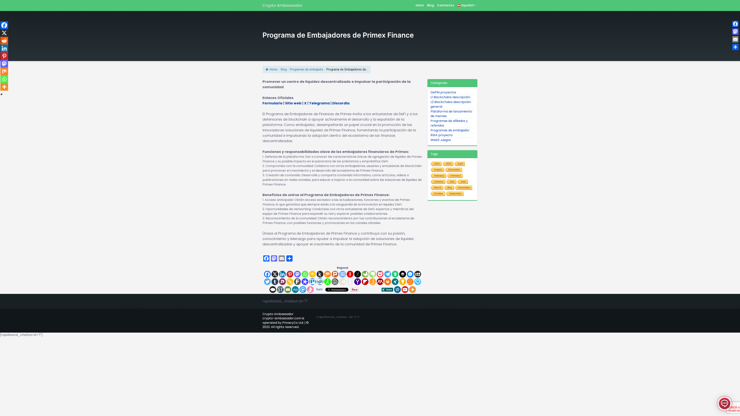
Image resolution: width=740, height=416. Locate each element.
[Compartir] (735, 47)
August (438, 169)
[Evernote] (372, 274)
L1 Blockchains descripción (450, 97)
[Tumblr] (275, 281)
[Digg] (397, 289)
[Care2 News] (365, 274)
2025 (448, 163)
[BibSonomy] (357, 274)
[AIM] (327, 281)
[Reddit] (4, 40)
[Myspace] (417, 274)
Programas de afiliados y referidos (449, 123)
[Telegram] (387, 274)
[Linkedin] (282, 274)
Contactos (445, 5)
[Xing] (395, 281)
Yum (319, 289)
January (438, 181)
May (449, 187)
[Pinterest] (290, 274)
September (455, 193)
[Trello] (312, 281)
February (456, 175)
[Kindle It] (320, 274)
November (464, 187)
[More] (412, 289)
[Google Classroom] (312, 274)
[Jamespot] (372, 281)
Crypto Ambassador (282, 5)
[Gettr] (350, 274)
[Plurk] (335, 274)
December (454, 169)
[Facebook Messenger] (410, 274)
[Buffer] (402, 274)
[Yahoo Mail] (357, 281)
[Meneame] (410, 281)
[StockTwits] (280, 289)
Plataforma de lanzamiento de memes (451, 113)
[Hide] (1, 94)
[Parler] (282, 281)
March (437, 187)
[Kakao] (402, 281)
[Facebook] (267, 274)
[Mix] (327, 274)
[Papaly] (417, 281)
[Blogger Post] (335, 281)
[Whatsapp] (305, 274)
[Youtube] (405, 289)
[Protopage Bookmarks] (305, 281)
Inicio (420, 5)
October (438, 193)
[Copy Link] (290, 281)
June (463, 181)
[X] (275, 274)
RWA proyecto (442, 135)
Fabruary (439, 175)
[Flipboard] (365, 281)
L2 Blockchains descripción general (451, 104)
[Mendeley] (380, 281)
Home (273, 69)
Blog (430, 5)
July (452, 181)
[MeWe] (295, 289)
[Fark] (297, 281)
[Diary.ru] (342, 281)
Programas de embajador (306, 69)
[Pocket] (380, 274)
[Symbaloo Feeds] (342, 274)
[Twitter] (267, 281)
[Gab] (395, 274)
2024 (437, 163)
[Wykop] (320, 281)
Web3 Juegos (441, 140)
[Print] (387, 281)
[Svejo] (310, 289)
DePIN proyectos (443, 92)
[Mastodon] (297, 274)
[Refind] (302, 289)
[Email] (287, 289)
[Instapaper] (350, 281)
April (460, 163)
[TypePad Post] (272, 289)
